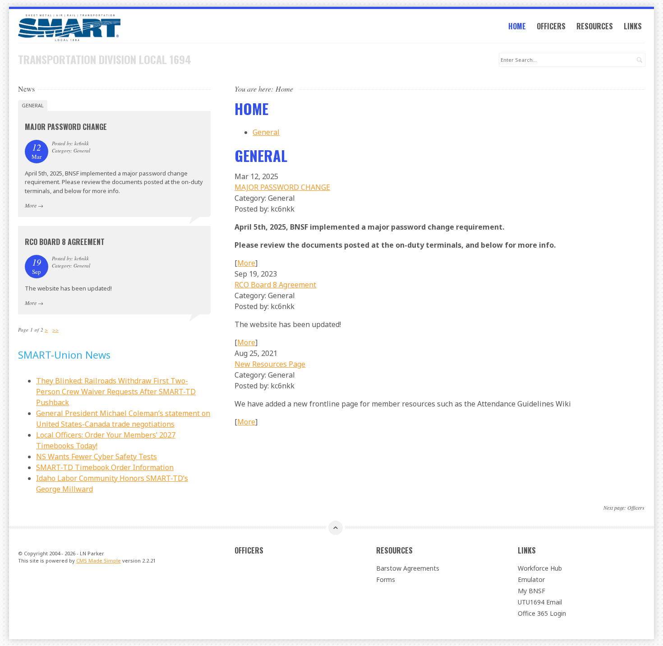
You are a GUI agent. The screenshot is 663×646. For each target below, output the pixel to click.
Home (517, 26)
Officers (551, 26)
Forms (385, 579)
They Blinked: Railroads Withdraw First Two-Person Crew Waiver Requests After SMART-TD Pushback (116, 391)
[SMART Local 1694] (114, 27)
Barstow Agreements (407, 568)
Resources (594, 26)
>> (55, 329)
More (246, 263)
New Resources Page (270, 364)
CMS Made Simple (98, 560)
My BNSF (531, 590)
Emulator (531, 579)
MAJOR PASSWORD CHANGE (282, 187)
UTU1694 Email (540, 602)
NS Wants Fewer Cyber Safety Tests (96, 456)
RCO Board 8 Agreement (275, 285)
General (266, 132)
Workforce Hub (540, 568)
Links (633, 26)
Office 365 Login (542, 613)
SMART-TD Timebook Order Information (105, 467)
